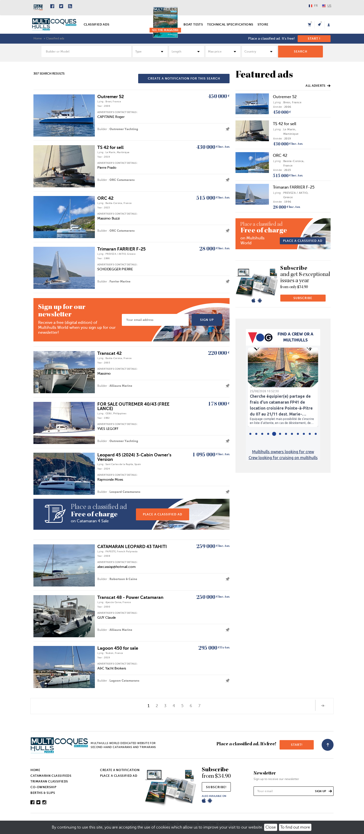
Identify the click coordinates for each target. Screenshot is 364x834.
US (329, 5)
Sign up (207, 320)
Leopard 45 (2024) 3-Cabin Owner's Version (134, 457)
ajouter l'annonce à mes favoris (226, 129)
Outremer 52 (110, 96)
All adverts (315, 85)
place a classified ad (162, 514)
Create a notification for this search (184, 78)
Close (270, 827)
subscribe (302, 298)
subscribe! (216, 787)
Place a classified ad (302, 241)
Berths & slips (42, 793)
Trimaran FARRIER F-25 (121, 249)
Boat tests (193, 24)
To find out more (295, 827)
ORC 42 (105, 198)
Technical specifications (230, 24)
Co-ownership (43, 787)
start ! (314, 38)
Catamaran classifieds (51, 776)
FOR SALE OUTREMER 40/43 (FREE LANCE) (133, 406)
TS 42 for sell (110, 147)
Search (300, 51)
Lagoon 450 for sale (117, 648)
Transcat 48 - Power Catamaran (130, 597)
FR (316, 5)
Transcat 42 (109, 353)
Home (37, 38)
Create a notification (120, 770)
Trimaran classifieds (49, 781)
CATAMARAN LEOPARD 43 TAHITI (132, 546)
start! (297, 745)
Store (263, 24)
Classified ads (96, 24)
